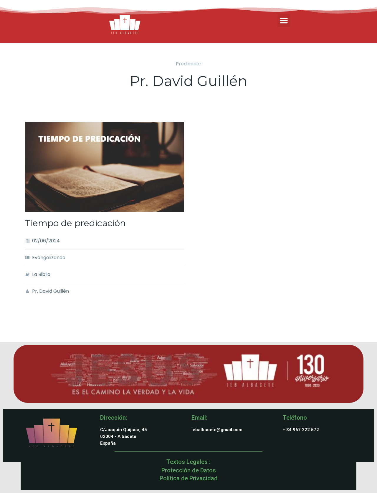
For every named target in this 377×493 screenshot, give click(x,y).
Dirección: (113, 417)
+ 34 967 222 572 (301, 429)
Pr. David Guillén (50, 291)
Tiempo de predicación (75, 223)
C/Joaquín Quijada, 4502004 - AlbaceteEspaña (123, 436)
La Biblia (41, 274)
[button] (283, 20)
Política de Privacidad (189, 478)
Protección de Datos (188, 470)
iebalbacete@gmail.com (216, 429)
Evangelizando (48, 257)
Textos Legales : (188, 461)
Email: (199, 417)
